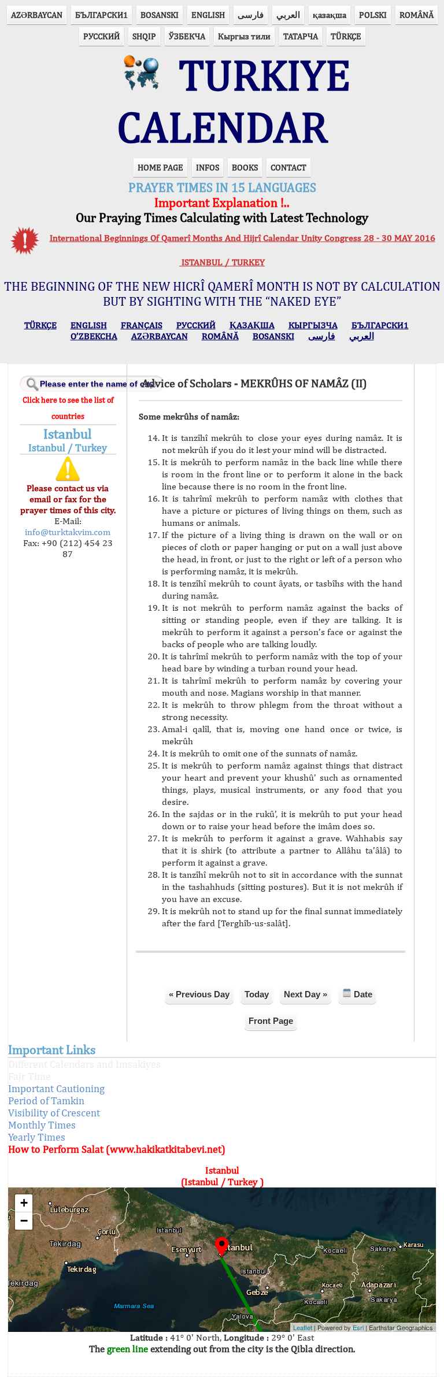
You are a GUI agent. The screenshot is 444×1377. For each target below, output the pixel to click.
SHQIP (144, 36)
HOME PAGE (160, 167)
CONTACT (288, 167)
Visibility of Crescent (54, 1113)
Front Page (271, 1021)
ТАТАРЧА (300, 36)
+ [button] (24, 1203)
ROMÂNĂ (416, 15)
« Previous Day (199, 994)
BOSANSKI (159, 15)
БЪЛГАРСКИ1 (101, 15)
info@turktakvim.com (67, 531)
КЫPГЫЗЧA (313, 325)
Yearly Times (36, 1137)
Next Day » (305, 994)
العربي (288, 15)
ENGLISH (208, 15)
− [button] (24, 1220)
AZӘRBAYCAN (36, 15)
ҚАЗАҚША (252, 325)
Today (257, 994)
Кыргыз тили (244, 36)
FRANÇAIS (141, 325)
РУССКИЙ (101, 36)
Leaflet (302, 1327)
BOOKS (245, 167)
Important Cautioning (56, 1088)
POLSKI (373, 15)
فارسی (251, 15)
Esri (358, 1327)
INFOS (207, 167)
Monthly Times (42, 1125)
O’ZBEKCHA (94, 336)
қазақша (329, 15)
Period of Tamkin (46, 1100)
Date (362, 994)
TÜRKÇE (346, 36)
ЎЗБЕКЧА (187, 36)
